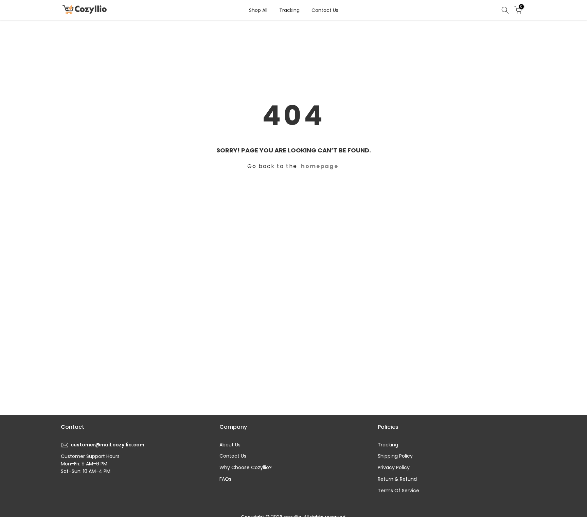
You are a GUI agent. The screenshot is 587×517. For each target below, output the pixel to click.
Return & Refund (397, 479)
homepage (319, 166)
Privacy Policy (394, 467)
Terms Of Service (398, 490)
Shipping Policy (395, 456)
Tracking (289, 10)
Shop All (258, 10)
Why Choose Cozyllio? (245, 467)
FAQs (225, 479)
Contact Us (325, 10)
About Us (230, 444)
